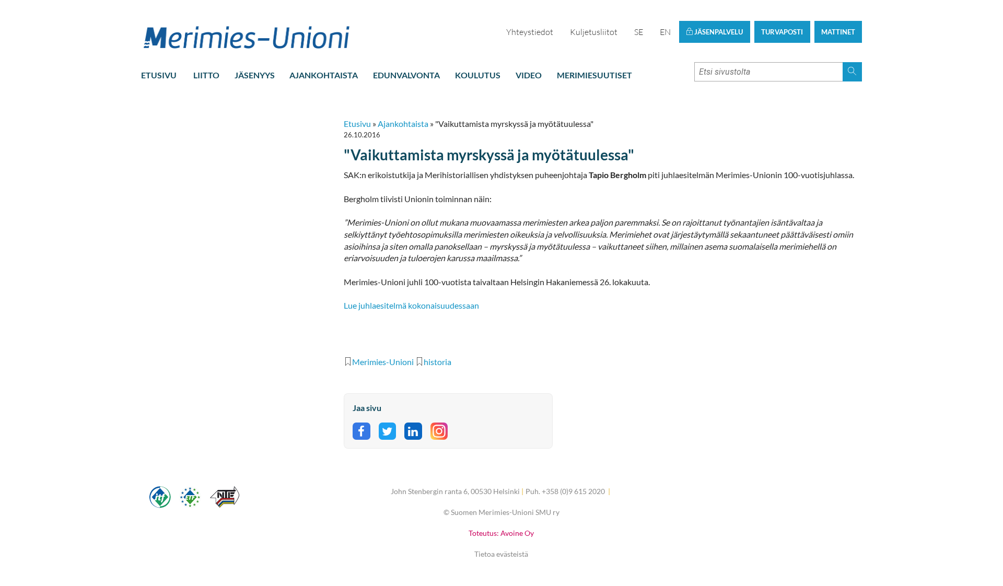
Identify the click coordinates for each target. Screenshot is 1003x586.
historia (437, 362)
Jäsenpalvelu (718, 32)
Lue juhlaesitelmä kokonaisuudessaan (412, 305)
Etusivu (159, 75)
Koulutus (477, 75)
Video (529, 75)
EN (665, 32)
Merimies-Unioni (383, 362)
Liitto (206, 75)
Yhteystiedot (529, 32)
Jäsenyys (255, 75)
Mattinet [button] (838, 32)
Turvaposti (782, 32)
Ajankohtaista (323, 75)
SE (638, 32)
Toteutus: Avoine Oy (501, 533)
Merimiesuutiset (594, 75)
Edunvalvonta (406, 75)
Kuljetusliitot (593, 32)
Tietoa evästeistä (501, 553)
